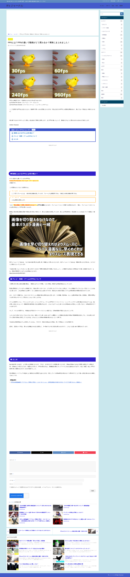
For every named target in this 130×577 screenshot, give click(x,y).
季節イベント (112, 76)
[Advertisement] (52, 22)
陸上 (112, 62)
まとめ (15, 139)
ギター (112, 45)
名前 (11, 473)
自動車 (121, 5)
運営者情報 (113, 1)
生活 (117, 5)
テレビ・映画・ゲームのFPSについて (24, 136)
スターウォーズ (112, 31)
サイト (11, 484)
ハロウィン (112, 83)
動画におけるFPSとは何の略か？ (23, 133)
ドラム (112, 48)
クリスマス (112, 80)
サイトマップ (106, 1)
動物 (112, 73)
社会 (113, 5)
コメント (13, 459)
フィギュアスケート (112, 55)
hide (33, 129)
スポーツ (108, 5)
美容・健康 (112, 87)
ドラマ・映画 (112, 27)
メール (12, 480)
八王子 (111, 66)
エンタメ (102, 5)
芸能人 (112, 38)
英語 (111, 97)
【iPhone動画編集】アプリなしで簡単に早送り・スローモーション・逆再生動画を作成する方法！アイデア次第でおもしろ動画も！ (46, 382)
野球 (112, 59)
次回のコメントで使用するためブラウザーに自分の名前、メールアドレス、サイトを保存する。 (37, 487)
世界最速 (112, 34)
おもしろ (112, 24)
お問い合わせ (120, 1)
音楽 (112, 41)
